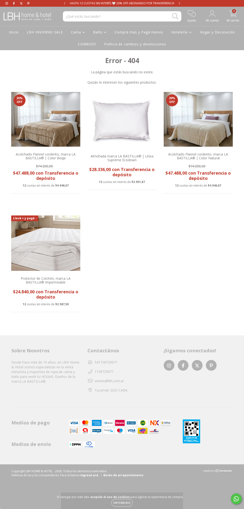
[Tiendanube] (218, 471)
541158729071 (106, 362)
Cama (76, 32)
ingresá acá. (89, 475)
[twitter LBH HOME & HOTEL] (21, 3)
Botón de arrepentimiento (123, 475)
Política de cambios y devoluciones (135, 44)
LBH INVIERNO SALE (45, 32)
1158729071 (104, 371)
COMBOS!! (87, 44)
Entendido (122, 502)
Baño (98, 32)
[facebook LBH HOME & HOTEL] (14, 3)
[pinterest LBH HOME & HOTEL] (28, 3)
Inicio (14, 32)
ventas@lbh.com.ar (109, 381)
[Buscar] (175, 16)
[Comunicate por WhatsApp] (236, 498)
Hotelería (180, 32)
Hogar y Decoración (217, 32)
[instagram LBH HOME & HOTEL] (7, 3)
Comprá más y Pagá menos (139, 32)
